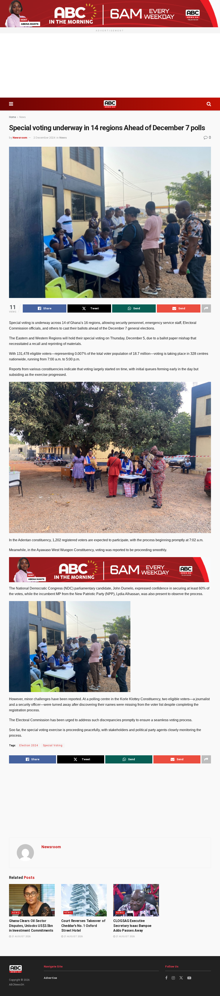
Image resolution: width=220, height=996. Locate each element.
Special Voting (53, 745)
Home (12, 117)
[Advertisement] (110, 65)
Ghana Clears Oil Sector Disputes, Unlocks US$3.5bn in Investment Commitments (31, 926)
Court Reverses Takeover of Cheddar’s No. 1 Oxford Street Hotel (83, 926)
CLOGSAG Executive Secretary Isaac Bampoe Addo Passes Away (132, 926)
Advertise (50, 977)
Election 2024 (28, 745)
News (22, 117)
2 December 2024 (44, 137)
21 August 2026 (21, 936)
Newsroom (20, 137)
